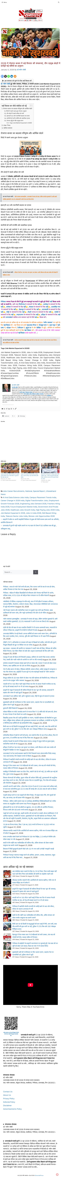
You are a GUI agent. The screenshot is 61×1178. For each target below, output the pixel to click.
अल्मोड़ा (45, 304)
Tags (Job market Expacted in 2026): (21, 123)
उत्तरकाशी (45, 309)
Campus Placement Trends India (43, 497)
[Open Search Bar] (58, 2)
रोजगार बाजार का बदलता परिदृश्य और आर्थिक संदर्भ (17, 109)
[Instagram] (11, 409)
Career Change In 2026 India (12, 500)
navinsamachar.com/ (8, 404)
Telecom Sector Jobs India (16, 516)
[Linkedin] (11, 76)
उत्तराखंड (9, 317)
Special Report (39, 491)
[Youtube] (2, 409)
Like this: (7, 125)
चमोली (56, 312)
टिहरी (30, 312)
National (28, 491)
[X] (5, 76)
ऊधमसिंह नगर (55, 307)
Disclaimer (7, 1105)
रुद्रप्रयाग (20, 315)
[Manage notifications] (57, 1174)
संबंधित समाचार (7, 128)
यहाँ (51, 302)
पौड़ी (7, 312)
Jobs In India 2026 (33, 513)
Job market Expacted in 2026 (13, 513)
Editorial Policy (9, 1102)
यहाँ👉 (40, 304)
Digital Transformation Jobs (36, 500)
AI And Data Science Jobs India (16, 497)
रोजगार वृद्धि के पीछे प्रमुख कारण (15, 120)
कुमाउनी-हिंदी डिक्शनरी (10, 708)
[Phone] (15, 409)
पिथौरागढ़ (22, 304)
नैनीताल (3, 302)
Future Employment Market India (23, 507)
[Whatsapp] (8, 76)
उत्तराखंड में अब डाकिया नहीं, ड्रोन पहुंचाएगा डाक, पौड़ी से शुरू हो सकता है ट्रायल (28, 696)
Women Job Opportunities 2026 (41, 516)
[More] (15, 76)
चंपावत (31, 307)
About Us (7, 1095)
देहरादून (21, 309)
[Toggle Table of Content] (30, 105)
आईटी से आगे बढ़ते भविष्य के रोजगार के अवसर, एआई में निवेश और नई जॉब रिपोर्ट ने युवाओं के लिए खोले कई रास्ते (10, 475)
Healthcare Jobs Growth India (22, 510)
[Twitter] (13, 409)
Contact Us (7, 1092)
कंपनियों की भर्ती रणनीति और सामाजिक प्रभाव (18, 118)
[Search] (35, 572)
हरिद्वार (43, 315)
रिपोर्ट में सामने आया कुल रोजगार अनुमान (16, 111)
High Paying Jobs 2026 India (47, 510)
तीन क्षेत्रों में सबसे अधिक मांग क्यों (15, 113)
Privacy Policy (8, 1099)
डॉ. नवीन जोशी (5, 84)
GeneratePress (39, 1175)
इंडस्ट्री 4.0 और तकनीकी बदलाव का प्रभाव (18, 116)
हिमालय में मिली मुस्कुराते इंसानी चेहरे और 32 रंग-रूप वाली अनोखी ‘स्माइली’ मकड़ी (28, 849)
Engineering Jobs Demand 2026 (33, 504)
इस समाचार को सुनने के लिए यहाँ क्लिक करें (18, 81)
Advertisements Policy (12, 1109)
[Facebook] (2, 76)
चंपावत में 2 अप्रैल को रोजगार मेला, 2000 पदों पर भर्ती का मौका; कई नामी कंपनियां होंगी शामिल (29, 475)
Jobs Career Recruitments (13, 491)
